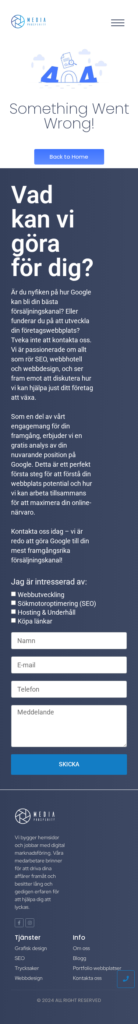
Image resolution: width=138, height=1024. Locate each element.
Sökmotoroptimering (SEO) (57, 603)
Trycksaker (27, 968)
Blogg (79, 958)
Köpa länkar (35, 621)
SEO (20, 958)
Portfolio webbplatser (97, 968)
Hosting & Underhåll (46, 612)
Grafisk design (31, 948)
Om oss (81, 948)
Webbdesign (29, 978)
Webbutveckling (41, 594)
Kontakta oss (87, 978)
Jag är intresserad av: (49, 582)
